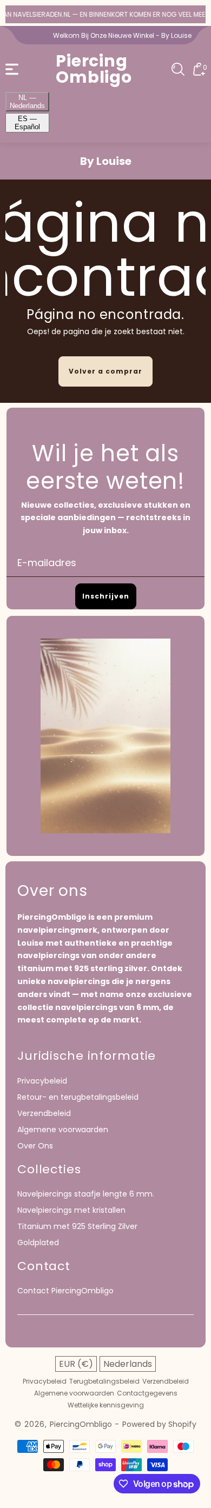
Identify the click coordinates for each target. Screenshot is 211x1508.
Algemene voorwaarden (62, 1129)
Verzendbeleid (44, 1113)
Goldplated (38, 1242)
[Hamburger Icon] (11, 69)
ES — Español (27, 123)
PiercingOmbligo (81, 1424)
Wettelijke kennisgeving (106, 1405)
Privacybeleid (42, 1080)
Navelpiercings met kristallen (71, 1210)
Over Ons (35, 1145)
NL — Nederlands (27, 102)
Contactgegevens (147, 1393)
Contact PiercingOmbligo (65, 1290)
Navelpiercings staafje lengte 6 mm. (85, 1193)
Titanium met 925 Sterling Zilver (77, 1226)
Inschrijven (105, 596)
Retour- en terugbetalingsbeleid (78, 1097)
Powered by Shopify (159, 1424)
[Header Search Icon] (178, 69)
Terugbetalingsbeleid (104, 1381)
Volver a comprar (105, 371)
